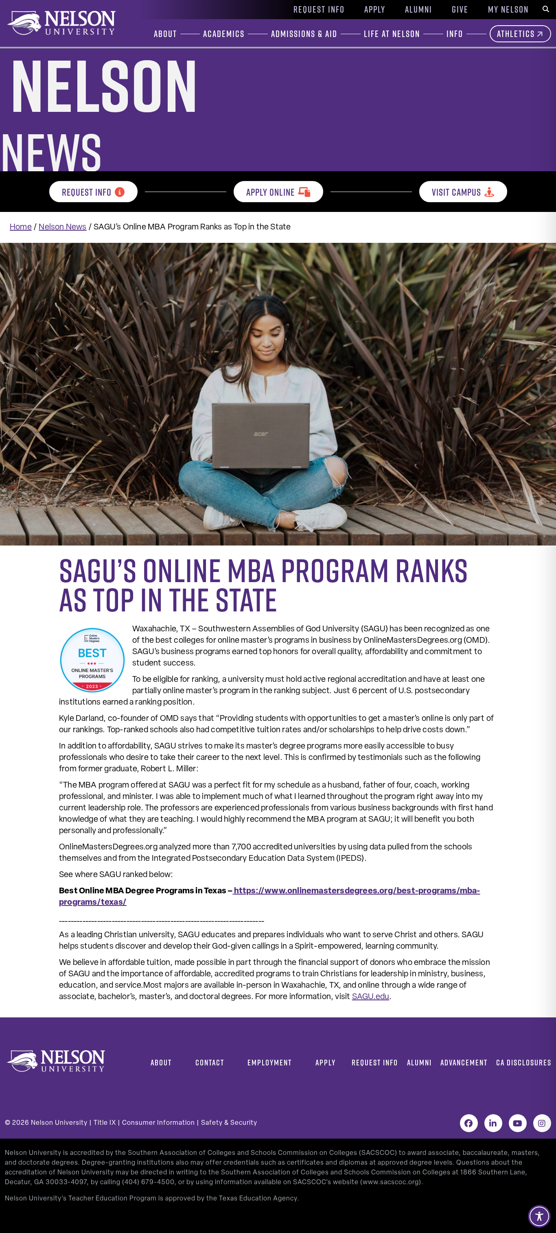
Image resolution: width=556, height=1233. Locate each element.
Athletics (516, 34)
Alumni (418, 9)
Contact (209, 1062)
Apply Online (270, 192)
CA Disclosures (524, 1062)
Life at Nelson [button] (392, 34)
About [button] (165, 34)
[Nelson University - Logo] (60, 23)
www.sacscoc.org (391, 1182)
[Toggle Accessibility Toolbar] (539, 1216)
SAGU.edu (371, 997)
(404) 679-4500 (148, 1182)
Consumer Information (158, 1123)
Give (460, 9)
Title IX (105, 1123)
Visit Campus (456, 192)
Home (21, 227)
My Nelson (508, 9)
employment (269, 1062)
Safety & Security (229, 1123)
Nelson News (62, 227)
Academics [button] (224, 34)
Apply (374, 9)
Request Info (319, 9)
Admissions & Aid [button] (304, 34)
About (161, 1062)
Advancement (464, 1062)
